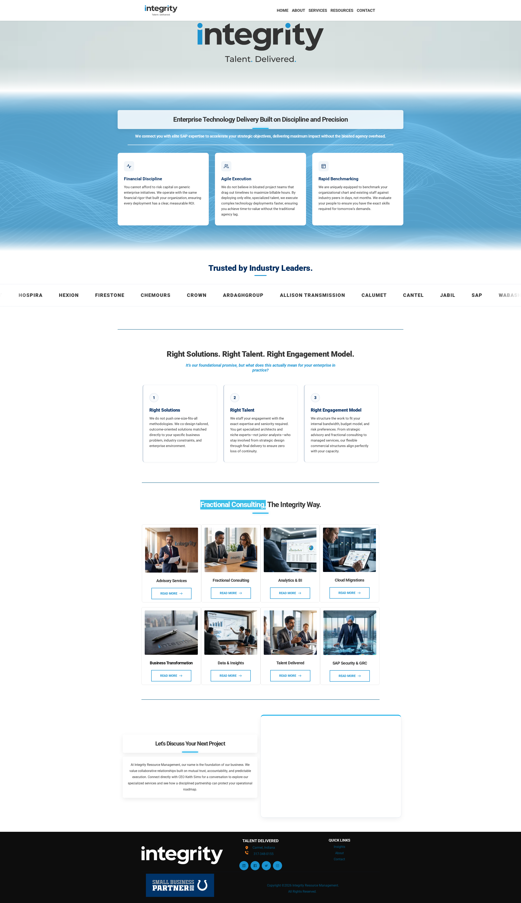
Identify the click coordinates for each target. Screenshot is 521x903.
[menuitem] (282, 10)
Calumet (323, 295)
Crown (145, 295)
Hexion (18, 295)
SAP (425, 295)
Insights (339, 847)
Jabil (396, 295)
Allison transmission (261, 295)
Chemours (104, 295)
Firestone (58, 295)
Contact (339, 859)
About (339, 853)
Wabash (459, 295)
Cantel (362, 295)
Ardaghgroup (192, 295)
